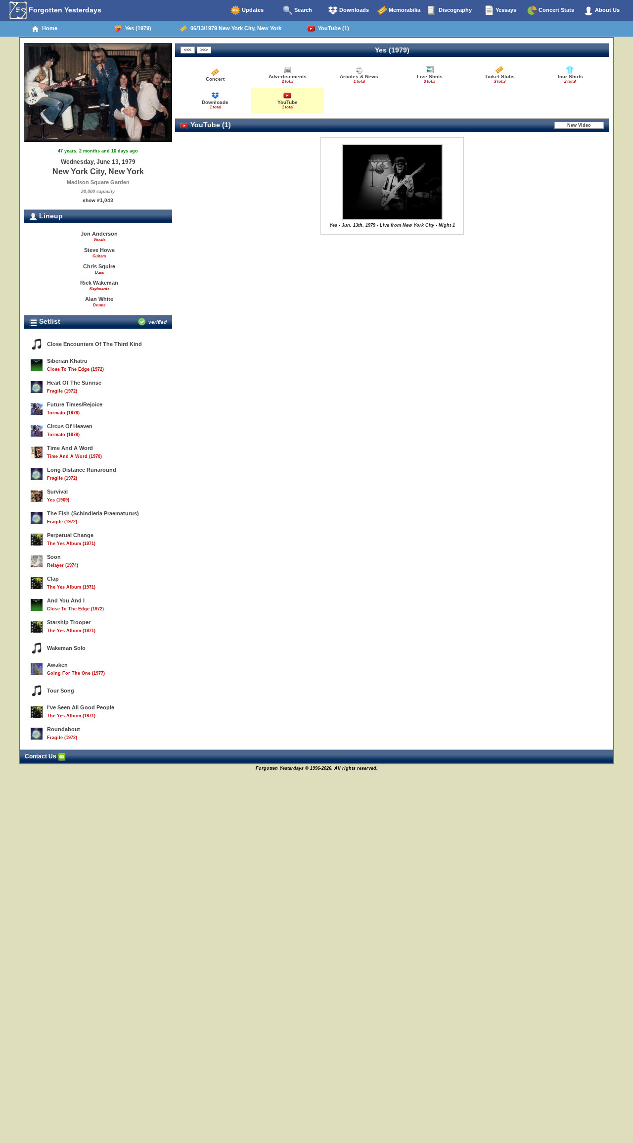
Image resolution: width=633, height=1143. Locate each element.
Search (302, 10)
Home (48, 28)
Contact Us (41, 756)
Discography (454, 10)
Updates (252, 10)
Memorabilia (403, 10)
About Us (606, 10)
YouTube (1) (332, 28)
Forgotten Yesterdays (64, 10)
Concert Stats (555, 10)
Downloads (353, 10)
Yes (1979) (136, 28)
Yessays (505, 10)
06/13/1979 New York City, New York (234, 28)
